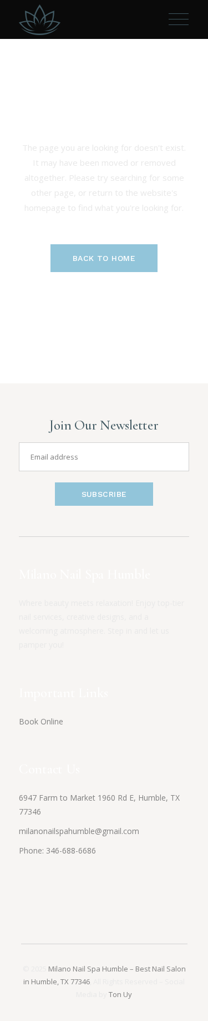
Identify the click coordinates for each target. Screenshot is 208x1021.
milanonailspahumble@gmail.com (79, 831)
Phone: (32, 850)
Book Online (41, 721)
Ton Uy (120, 994)
